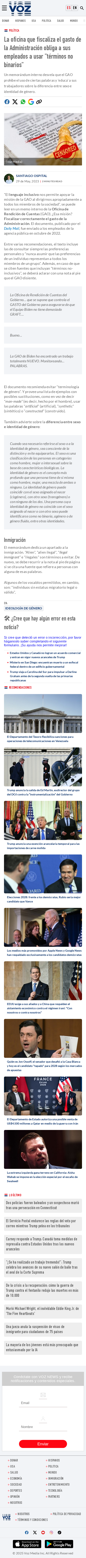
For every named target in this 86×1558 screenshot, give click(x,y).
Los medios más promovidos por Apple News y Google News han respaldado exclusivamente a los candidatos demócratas (44, 952)
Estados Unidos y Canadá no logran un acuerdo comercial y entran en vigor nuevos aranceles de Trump (45, 655)
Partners (54, 1497)
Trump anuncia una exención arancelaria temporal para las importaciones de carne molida (43, 846)
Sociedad (16, 1485)
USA (34, 21)
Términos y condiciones (33, 1520)
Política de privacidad (67, 1514)
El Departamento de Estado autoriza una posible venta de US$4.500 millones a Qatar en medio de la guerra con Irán (42, 1121)
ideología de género (23, 608)
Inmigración (55, 1479)
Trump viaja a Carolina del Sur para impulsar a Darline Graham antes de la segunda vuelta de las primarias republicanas (43, 676)
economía (16, 1479)
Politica (46, 21)
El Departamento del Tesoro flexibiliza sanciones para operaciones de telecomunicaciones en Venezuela (40, 739)
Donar (5, 21)
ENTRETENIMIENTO (59, 1485)
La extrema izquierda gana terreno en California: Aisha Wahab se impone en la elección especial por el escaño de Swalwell (42, 1177)
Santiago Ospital (31, 176)
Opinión (15, 1497)
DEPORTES (16, 1491)
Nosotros (16, 1503)
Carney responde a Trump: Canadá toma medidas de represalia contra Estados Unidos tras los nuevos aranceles (41, 1244)
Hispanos (20, 21)
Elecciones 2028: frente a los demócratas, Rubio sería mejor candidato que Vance (44, 899)
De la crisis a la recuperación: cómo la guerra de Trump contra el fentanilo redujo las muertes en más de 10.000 (42, 1291)
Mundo (74, 21)
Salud (60, 21)
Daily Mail (11, 228)
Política (14, 31)
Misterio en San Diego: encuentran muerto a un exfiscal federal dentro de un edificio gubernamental (44, 664)
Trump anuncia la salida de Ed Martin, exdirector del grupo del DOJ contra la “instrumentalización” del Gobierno (43, 792)
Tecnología (55, 1491)
